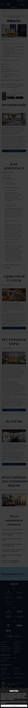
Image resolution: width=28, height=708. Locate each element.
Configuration (18, 697)
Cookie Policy (11, 699)
